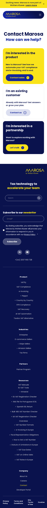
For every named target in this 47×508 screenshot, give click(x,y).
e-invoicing (23, 291)
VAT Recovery (23, 309)
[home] (13, 15)
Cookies (41, 502)
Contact (23, 485)
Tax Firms (23, 353)
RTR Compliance (23, 305)
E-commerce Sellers (23, 339)
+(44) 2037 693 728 (23, 260)
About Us (23, 476)
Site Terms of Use (30, 502)
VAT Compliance (24, 287)
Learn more (31, 5)
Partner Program (23, 369)
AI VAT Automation (23, 314)
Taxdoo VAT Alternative (23, 318)
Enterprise (23, 335)
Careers (23, 481)
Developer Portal (23, 490)
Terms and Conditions (18, 502)
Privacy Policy (29, 234)
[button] (40, 15)
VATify (23, 282)
